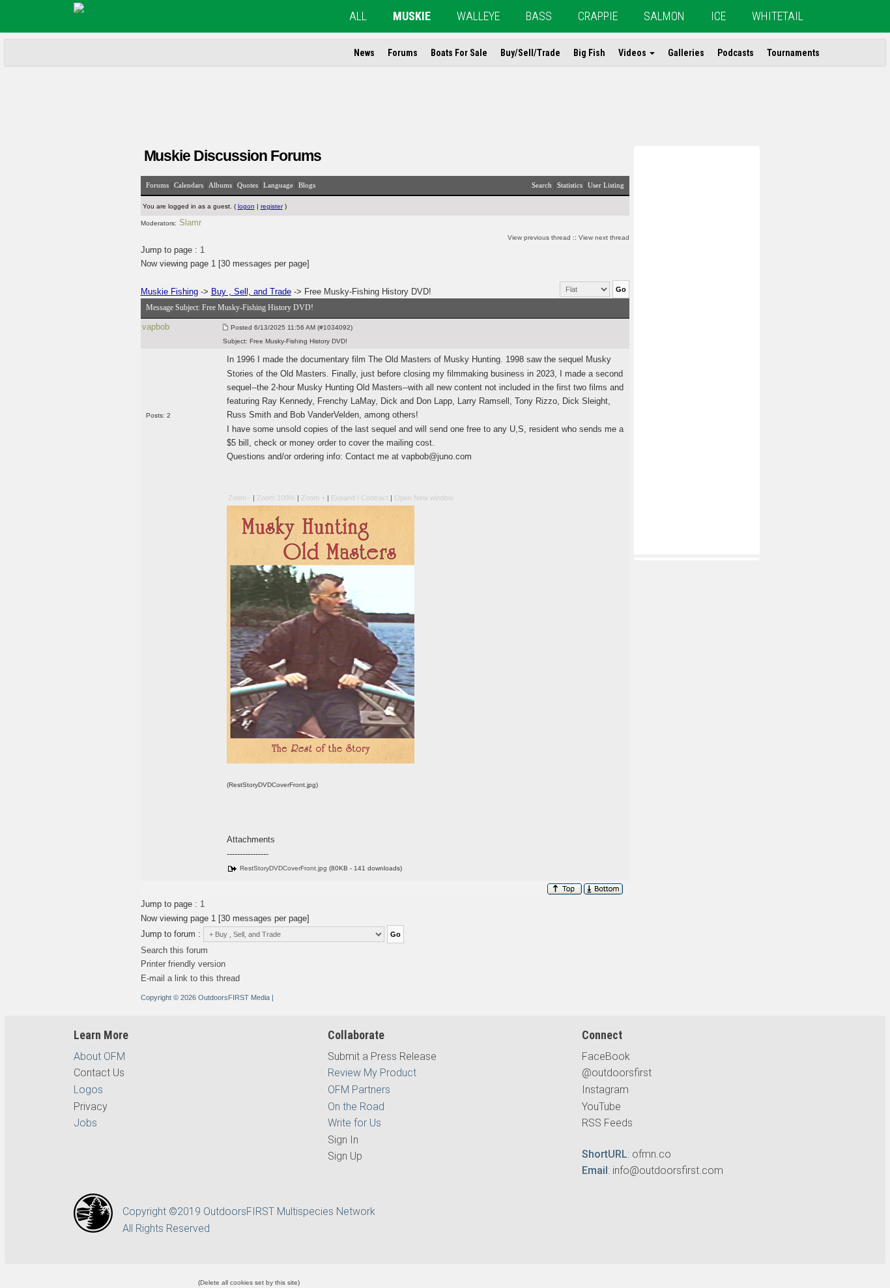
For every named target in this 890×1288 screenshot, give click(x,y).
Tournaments (793, 53)
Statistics (569, 185)
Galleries (686, 53)
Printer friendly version (183, 964)
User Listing (606, 185)
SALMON (664, 16)
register (272, 206)
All (358, 16)
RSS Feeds (607, 1123)
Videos (633, 53)
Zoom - (239, 498)
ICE (718, 16)
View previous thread (539, 237)
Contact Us (99, 1072)
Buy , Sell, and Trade (251, 291)
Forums (403, 53)
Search (542, 185)
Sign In (343, 1140)
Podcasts (735, 53)
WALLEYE (478, 16)
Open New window (423, 498)
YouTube (601, 1106)
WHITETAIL (777, 16)
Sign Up (345, 1156)
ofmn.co (651, 1154)
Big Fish (589, 53)
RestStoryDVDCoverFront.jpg (283, 868)
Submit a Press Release (382, 1056)
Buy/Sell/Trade (530, 53)
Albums (220, 185)
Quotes (247, 185)
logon (246, 206)
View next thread (604, 237)
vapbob (155, 327)
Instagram (605, 1089)
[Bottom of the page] (604, 888)
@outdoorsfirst (617, 1072)
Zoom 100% (276, 498)
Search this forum (174, 950)
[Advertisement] (696, 349)
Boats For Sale (459, 53)
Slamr (190, 222)
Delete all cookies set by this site (249, 1282)
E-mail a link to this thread (190, 978)
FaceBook (606, 1056)
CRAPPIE (598, 16)
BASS (539, 16)
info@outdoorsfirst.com (667, 1170)
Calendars (188, 185)
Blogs (306, 185)
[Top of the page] (564, 888)
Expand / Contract (359, 498)
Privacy (91, 1106)
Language (278, 185)
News (364, 53)
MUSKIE (412, 16)
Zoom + (313, 498)
